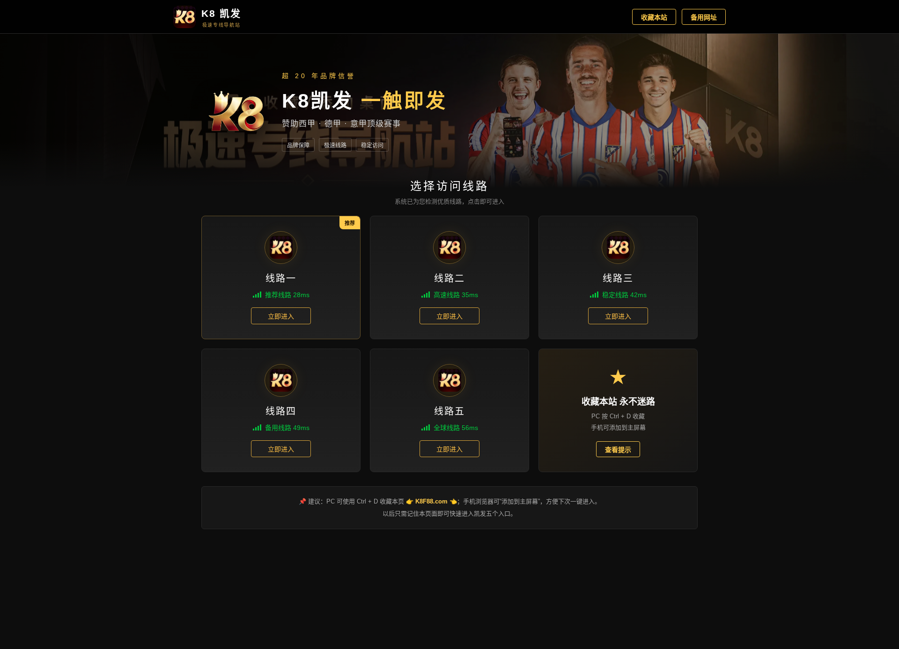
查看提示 (618, 449)
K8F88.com (431, 501)
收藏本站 (654, 17)
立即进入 (281, 316)
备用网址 (704, 17)
